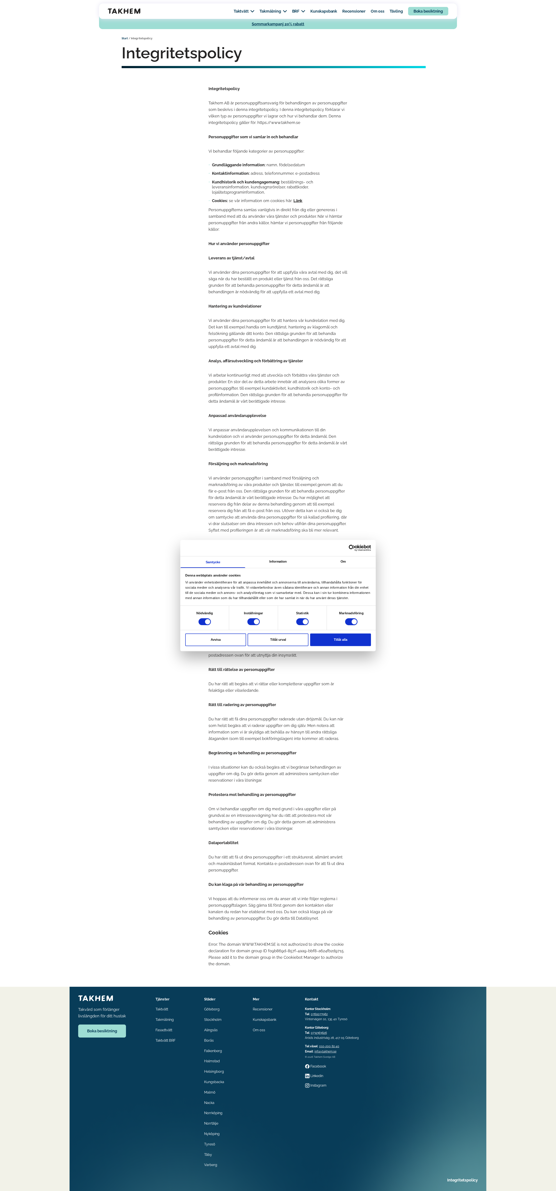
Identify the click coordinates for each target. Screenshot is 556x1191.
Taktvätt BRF (165, 1040)
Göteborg (212, 1009)
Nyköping (212, 1134)
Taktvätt (241, 11)
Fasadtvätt (164, 1030)
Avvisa (216, 640)
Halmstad (212, 1061)
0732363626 (319, 1033)
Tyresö (209, 1144)
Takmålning (270, 11)
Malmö (209, 1092)
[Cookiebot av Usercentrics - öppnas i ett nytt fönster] (352, 548)
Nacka (209, 1103)
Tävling (396, 11)
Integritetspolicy (462, 1180)
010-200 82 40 (329, 1046)
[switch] (253, 621)
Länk (297, 200)
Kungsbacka (214, 1082)
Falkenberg (213, 1051)
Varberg (210, 1165)
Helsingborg (214, 1071)
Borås (209, 1040)
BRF (295, 11)
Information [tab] (277, 561)
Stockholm (213, 1020)
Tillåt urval (278, 640)
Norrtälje (211, 1123)
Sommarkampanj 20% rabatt (278, 24)
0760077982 (319, 1014)
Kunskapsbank (323, 11)
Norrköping (213, 1113)
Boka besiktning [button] (102, 1031)
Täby (208, 1155)
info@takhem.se (325, 1051)
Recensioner (354, 11)
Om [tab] (343, 561)
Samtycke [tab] (213, 562)
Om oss (377, 11)
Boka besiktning (428, 11)
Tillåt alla (340, 640)
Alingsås (211, 1030)
